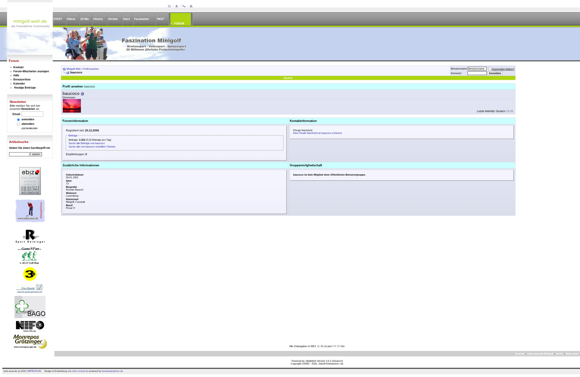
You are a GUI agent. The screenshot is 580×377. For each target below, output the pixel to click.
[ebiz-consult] (30, 194)
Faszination (141, 19)
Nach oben (572, 353)
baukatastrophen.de (112, 371)
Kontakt (18, 67)
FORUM (179, 23)
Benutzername (459, 68)
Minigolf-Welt (73, 69)
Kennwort (456, 73)
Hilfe (16, 75)
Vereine (113, 19)
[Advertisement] (545, 133)
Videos (71, 19)
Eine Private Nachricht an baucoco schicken (317, 133)
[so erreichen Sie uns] (169, 6)
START (57, 19)
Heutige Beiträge (25, 87)
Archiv (559, 353)
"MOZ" (160, 19)
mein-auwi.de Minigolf (540, 353)
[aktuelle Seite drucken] (176, 6)
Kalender (19, 83)
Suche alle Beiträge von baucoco (87, 143)
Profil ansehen (91, 69)
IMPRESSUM (34, 371)
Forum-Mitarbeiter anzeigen (31, 71)
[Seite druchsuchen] (184, 6)
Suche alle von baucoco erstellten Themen (92, 146)
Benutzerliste (22, 79)
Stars (126, 19)
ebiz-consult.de (80, 371)
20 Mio (84, 19)
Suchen (288, 78)
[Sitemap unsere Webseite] (191, 6)
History (98, 19)
